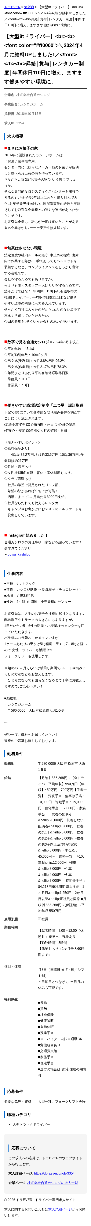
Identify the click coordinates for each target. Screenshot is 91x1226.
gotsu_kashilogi (19, 554)
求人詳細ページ (60, 1209)
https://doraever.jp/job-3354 (54, 1173)
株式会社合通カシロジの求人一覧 (52, 1183)
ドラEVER (12, 7)
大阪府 (29, 7)
